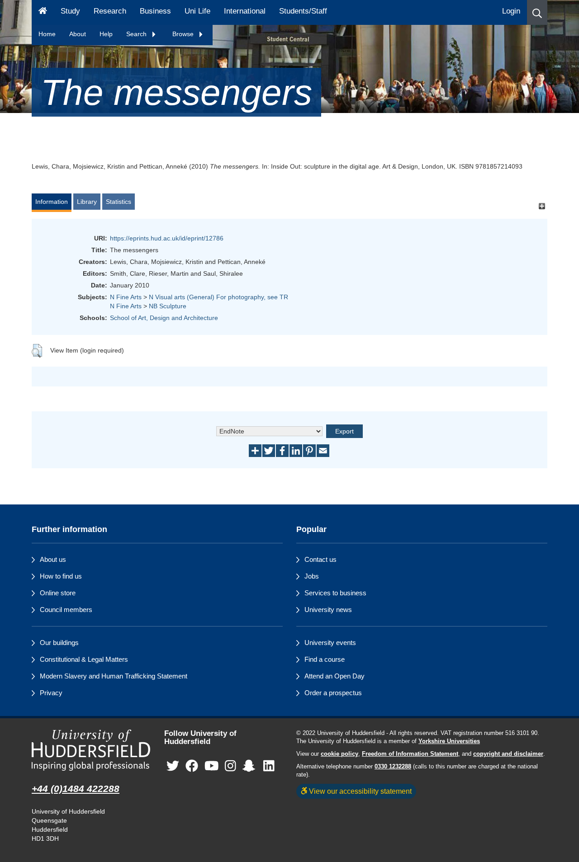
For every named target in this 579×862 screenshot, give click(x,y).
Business (155, 11)
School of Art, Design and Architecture (164, 317)
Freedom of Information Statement (410, 754)
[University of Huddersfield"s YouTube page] (211, 766)
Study (70, 11)
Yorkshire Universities (449, 741)
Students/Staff (303, 11)
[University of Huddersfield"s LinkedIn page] (269, 766)
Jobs (311, 576)
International (245, 11)
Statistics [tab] (118, 201)
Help (106, 34)
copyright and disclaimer (508, 754)
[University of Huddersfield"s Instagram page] (230, 766)
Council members (66, 609)
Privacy (51, 693)
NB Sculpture (167, 306)
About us (53, 559)
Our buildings (59, 642)
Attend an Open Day (334, 676)
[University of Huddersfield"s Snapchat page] (250, 766)
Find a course (324, 659)
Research (110, 11)
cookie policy (339, 754)
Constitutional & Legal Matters (84, 659)
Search (137, 34)
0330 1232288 (393, 766)
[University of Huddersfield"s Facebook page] (191, 766)
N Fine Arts (126, 297)
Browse (183, 34)
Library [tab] (87, 201)
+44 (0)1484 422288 (75, 788)
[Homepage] (43, 12)
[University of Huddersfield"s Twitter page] (172, 766)
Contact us (320, 559)
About (77, 34)
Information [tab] (51, 201)
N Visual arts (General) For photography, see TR (218, 297)
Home (47, 34)
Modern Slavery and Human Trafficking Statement (113, 676)
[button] (537, 12)
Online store (58, 593)
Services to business (335, 593)
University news (328, 609)
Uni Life (197, 11)
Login (511, 11)
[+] (541, 206)
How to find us (61, 576)
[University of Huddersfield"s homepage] (91, 750)
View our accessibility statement (359, 791)
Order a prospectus (333, 693)
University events (330, 642)
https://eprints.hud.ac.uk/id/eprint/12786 (166, 238)
